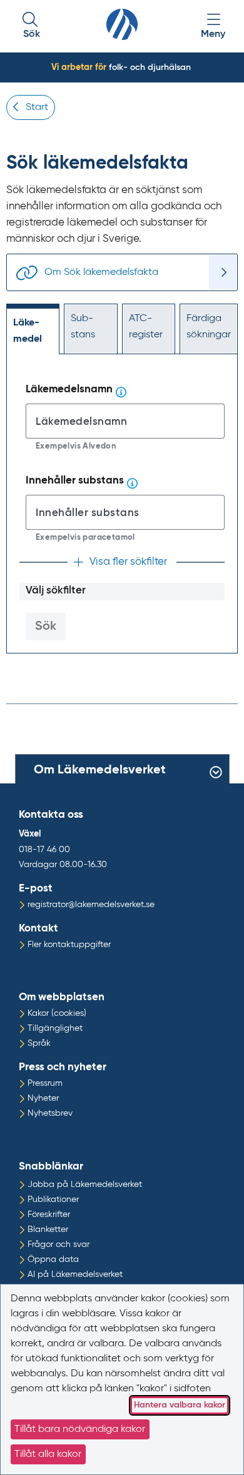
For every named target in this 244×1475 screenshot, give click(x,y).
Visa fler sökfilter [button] (128, 562)
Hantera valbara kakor (179, 1405)
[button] (31, 26)
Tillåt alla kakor (47, 1454)
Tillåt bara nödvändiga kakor (79, 1429)
